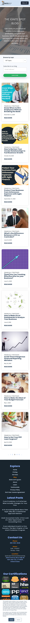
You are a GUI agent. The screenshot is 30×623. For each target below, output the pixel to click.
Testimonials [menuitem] (15, 487)
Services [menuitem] (15, 475)
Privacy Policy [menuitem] (15, 490)
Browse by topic (8, 57)
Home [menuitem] (15, 470)
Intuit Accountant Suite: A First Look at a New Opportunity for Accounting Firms (15, 520)
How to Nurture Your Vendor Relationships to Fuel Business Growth (14, 151)
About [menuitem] (15, 482)
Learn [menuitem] (15, 485)
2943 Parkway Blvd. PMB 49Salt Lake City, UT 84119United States (15, 560)
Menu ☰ (24, 3)
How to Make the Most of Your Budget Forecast (15, 399)
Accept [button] (11, 619)
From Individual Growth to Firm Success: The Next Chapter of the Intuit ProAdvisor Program (15, 528)
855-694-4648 (15, 543)
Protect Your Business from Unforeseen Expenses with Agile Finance (14, 193)
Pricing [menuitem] (15, 472)
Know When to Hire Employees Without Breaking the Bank (12, 110)
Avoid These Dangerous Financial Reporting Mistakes (14, 359)
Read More (8, 118)
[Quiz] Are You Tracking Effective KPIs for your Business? (14, 276)
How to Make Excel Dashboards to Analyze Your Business (14, 317)
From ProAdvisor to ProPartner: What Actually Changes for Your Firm (15, 503)
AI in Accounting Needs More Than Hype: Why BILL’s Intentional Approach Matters (15, 512)
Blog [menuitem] (15, 477)
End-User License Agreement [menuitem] (15, 492)
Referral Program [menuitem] (15, 480)
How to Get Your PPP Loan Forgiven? (13, 438)
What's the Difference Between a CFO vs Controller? (14, 235)
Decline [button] (18, 619)
